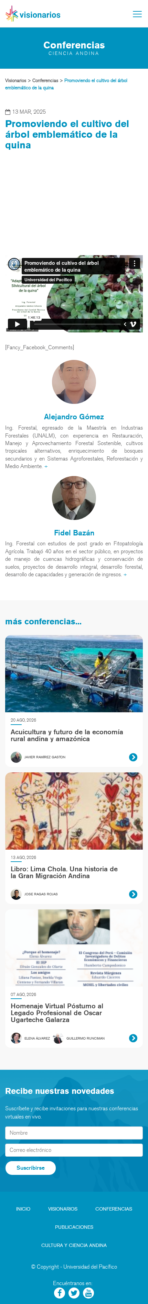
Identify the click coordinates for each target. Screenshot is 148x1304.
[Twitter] (74, 1293)
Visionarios (62, 1209)
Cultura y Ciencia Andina (74, 1245)
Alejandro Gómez (74, 416)
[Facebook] (59, 1293)
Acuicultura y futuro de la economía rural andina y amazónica (67, 735)
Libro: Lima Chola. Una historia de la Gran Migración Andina (64, 872)
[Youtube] (88, 1293)
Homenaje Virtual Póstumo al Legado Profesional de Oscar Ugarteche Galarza (57, 1013)
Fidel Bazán (74, 532)
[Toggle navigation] (137, 14)
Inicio (23, 1209)
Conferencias (113, 1209)
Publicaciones (74, 1227)
